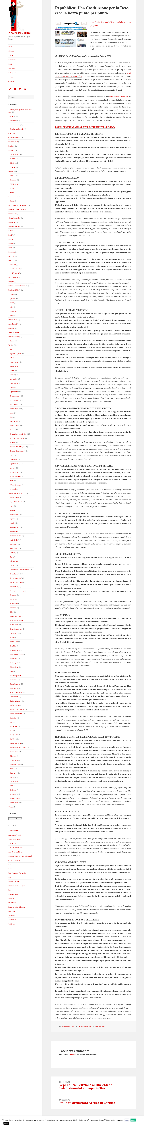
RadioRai (13, 718)
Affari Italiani (14, 497)
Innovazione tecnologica (18, 434)
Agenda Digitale (15, 353)
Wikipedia (11, 924)
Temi (10, 345)
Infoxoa (12, 637)
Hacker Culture (13, 881)
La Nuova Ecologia (16, 654)
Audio (12, 175)
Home (10, 47)
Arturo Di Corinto (19, 33)
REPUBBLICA (15, 743)
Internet (12, 442)
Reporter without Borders (16, 907)
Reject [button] (127, 1120)
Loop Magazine (15, 675)
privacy (12, 468)
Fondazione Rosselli (17, 129)
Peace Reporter (15, 684)
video (12, 315)
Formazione (12, 60)
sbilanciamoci (12, 319)
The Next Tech (15, 764)
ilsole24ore (13, 633)
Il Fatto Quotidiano (16, 620)
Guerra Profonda (14, 218)
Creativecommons (14, 860)
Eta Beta (13, 599)
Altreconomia (14, 514)
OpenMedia (12, 903)
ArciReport (14, 531)
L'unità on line (15, 650)
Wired (12, 769)
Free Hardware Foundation (17, 205)
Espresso (13, 595)
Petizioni (11, 256)
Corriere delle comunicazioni (19, 569)
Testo (12, 188)
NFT (11, 455)
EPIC (10, 869)
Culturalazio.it (13, 142)
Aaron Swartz (13, 830)
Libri (10, 64)
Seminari (13, 167)
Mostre (10, 243)
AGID (12, 358)
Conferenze (14, 154)
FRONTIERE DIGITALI (17, 209)
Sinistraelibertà (15, 269)
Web (11, 480)
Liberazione (14, 667)
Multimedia (14, 184)
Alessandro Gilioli (14, 835)
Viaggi (10, 807)
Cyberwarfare (14, 400)
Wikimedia (12, 919)
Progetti (11, 281)
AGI (11, 506)
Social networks (15, 476)
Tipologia (11, 777)
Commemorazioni (14, 137)
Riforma (12, 756)
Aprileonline (14, 527)
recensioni (13, 120)
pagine (12, 298)
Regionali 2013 (13, 290)
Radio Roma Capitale (17, 709)
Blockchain (14, 366)
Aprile (12, 523)
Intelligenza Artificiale (17, 438)
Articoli (10, 55)
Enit (11, 417)
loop (11, 671)
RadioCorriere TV (16, 713)
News (10, 247)
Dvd (11, 785)
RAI (11, 722)
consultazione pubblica (118, 96)
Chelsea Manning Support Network (20, 856)
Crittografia (14, 383)
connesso (72, 1054)
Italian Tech (14, 641)
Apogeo (12, 519)
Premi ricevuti (13, 277)
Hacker (12, 430)
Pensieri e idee (15, 798)
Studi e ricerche (13, 336)
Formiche (13, 608)
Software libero (13, 332)
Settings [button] (6, 1123)
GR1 (11, 612)
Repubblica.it (14, 752)
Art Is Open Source (14, 839)
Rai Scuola (13, 726)
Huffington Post (15, 616)
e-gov (12, 413)
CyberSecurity (15, 574)
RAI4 (12, 730)
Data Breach (14, 404)
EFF (9, 864)
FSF (9, 877)
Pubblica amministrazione (17, 286)
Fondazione (14, 603)
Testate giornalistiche (15, 493)
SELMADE (16, 273)
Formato (11, 171)
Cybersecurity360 (16, 578)
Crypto (12, 387)
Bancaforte (13, 544)
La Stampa (13, 658)
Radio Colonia (15, 705)
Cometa (12, 565)
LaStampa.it (14, 663)
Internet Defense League (16, 886)
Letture (10, 231)
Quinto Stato (14, 697)
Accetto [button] (133, 1120)
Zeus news (13, 773)
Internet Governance (17, 451)
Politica (10, 260)
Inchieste (13, 790)
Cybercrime (14, 391)
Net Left (13, 264)
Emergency (14, 586)
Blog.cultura (14, 548)
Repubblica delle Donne (18, 747)
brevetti (12, 370)
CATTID (11, 133)
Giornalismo (12, 214)
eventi (12, 294)
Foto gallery (12, 73)
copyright (13, 379)
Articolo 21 (14, 540)
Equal (12, 201)
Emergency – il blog (17, 591)
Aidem (12, 510)
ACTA (12, 349)
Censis (12, 341)
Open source (14, 464)
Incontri (12, 158)
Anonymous (14, 362)
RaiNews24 (14, 735)
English (10, 146)
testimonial (13, 311)
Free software (14, 425)
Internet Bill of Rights (17, 447)
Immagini (13, 180)
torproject (11, 911)
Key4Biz (13, 646)
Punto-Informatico (16, 692)
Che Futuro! (14, 561)
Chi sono (11, 51)
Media (10, 239)
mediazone (13, 680)
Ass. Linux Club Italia (15, 847)
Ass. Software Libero (15, 852)
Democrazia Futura (16, 582)
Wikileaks (13, 489)
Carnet (12, 552)
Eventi (10, 150)
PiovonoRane (14, 688)
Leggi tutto (120, 1120)
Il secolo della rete (16, 629)
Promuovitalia (14, 472)
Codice (12, 375)
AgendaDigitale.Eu (16, 502)
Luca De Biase (13, 894)
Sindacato (11, 328)
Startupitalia (14, 760)
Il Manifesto (14, 624)
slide (11, 307)
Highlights (11, 222)
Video (10, 77)
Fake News (14, 421)
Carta (12, 557)
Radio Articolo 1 (15, 701)
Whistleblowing (15, 485)
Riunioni (13, 163)
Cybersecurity (14, 396)
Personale (11, 252)
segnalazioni (12, 324)
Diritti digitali (14, 408)
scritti (12, 303)
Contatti (11, 81)
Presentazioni (14, 802)
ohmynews (13, 459)
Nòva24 (11, 898)
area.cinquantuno (16, 536)
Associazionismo (14, 125)
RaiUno (12, 739)
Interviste (11, 68)
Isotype (10, 890)
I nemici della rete (14, 226)
